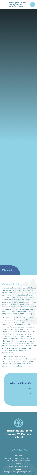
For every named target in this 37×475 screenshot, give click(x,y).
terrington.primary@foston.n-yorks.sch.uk (18, 472)
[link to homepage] (4, 5)
